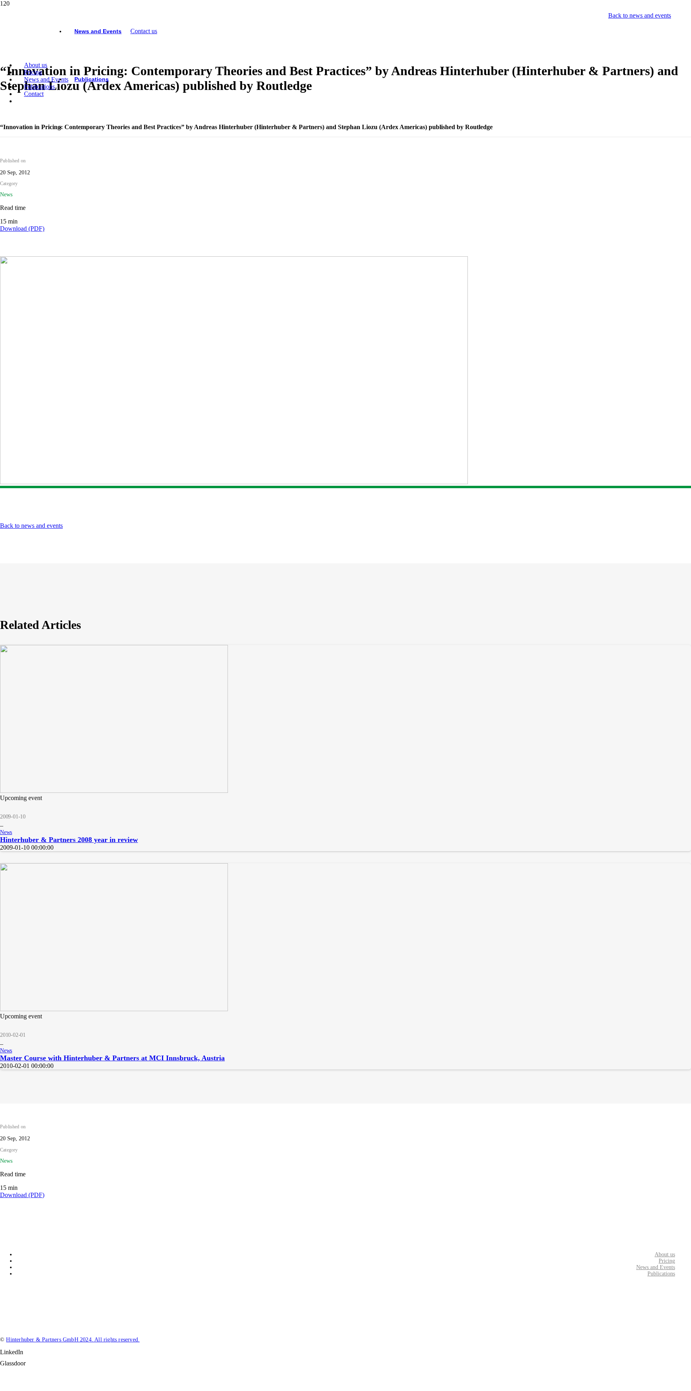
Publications (661, 1274)
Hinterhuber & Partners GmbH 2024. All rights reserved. (73, 1340)
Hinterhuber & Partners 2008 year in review (69, 840)
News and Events (655, 1267)
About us (665, 1254)
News (6, 832)
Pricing (667, 1261)
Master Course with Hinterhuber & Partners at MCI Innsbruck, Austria (112, 1058)
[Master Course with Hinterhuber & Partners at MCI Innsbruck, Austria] (114, 1009)
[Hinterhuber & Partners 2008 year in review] (114, 790)
